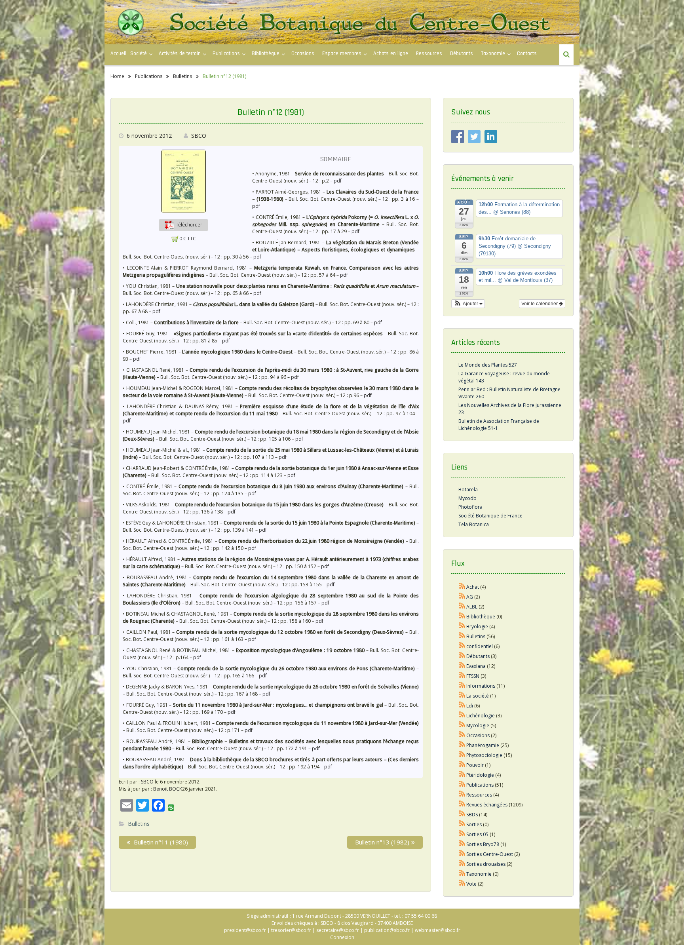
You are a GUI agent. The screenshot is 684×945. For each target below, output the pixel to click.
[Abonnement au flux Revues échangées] (462, 804)
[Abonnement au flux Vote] (462, 883)
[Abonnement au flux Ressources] (462, 794)
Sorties (474, 824)
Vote (471, 883)
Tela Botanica (473, 524)
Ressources (429, 53)
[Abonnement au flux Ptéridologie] (462, 775)
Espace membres (341, 53)
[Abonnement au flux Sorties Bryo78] (462, 844)
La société (477, 695)
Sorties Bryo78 (482, 844)
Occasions (302, 53)
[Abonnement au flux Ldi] (462, 705)
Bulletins (139, 823)
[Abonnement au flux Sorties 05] (462, 834)
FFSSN (472, 676)
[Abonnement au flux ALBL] (462, 606)
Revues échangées (486, 804)
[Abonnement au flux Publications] (462, 784)
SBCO (198, 135)
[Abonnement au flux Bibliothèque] (462, 616)
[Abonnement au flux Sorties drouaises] (462, 864)
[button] (183, 224)
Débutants (461, 53)
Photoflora (470, 507)
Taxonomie (493, 53)
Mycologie (477, 725)
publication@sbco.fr (387, 930)
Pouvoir (475, 765)
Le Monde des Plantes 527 (487, 364)
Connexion (342, 937)
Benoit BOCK (167, 788)
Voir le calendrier (540, 303)
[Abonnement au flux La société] (462, 695)
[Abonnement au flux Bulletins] (462, 636)
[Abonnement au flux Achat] (462, 587)
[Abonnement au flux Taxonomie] (462, 874)
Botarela (468, 489)
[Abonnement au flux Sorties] (462, 824)
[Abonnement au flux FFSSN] (462, 676)
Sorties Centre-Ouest (489, 854)
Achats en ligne (390, 53)
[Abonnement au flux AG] (462, 596)
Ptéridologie (480, 775)
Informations (480, 686)
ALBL (471, 606)
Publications (480, 784)
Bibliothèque (265, 53)
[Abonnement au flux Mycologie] (462, 725)
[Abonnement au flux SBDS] (462, 814)
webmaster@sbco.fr (437, 930)
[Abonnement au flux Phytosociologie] (462, 755)
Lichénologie (480, 715)
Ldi (469, 705)
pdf (338, 180)
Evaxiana (476, 666)
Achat (472, 587)
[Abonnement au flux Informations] (462, 686)
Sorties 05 (477, 834)
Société (138, 53)
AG (469, 596)
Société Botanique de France (490, 515)
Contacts (527, 53)
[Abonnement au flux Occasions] (462, 735)
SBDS (472, 814)
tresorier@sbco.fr (291, 930)
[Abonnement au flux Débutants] (462, 656)
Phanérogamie (482, 745)
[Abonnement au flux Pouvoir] (462, 765)
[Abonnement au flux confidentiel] (462, 646)
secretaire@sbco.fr (337, 930)
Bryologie (477, 626)
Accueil (118, 53)
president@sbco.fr (245, 930)
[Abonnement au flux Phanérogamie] (462, 745)
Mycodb (467, 498)
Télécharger (188, 224)
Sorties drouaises (485, 864)
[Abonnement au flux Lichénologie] (462, 715)
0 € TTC (187, 238)
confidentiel (479, 646)
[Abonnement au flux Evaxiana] (462, 666)
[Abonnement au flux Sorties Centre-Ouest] (462, 854)
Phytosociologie (484, 755)
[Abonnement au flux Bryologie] (462, 626)
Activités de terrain (180, 53)
